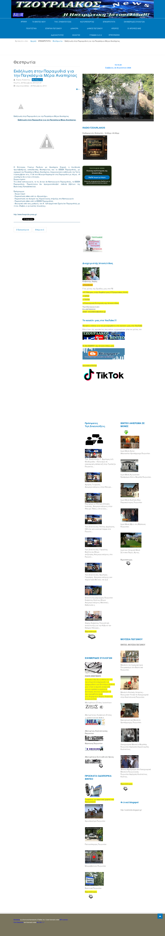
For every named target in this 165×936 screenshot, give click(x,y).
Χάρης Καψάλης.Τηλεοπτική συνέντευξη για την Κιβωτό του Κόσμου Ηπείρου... (98, 625)
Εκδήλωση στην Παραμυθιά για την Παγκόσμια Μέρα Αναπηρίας (45, 73)
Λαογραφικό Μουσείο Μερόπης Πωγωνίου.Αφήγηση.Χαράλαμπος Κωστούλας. (135, 746)
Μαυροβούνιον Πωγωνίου (95, 866)
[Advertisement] (58, 49)
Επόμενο (39, 229)
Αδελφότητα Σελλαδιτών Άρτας (99, 757)
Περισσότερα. (127, 559)
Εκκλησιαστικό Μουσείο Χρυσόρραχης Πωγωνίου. (131, 721)
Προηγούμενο (23, 229)
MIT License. (64, 920)
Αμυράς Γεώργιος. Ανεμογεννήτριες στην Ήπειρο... (98, 485)
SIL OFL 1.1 (40, 922)
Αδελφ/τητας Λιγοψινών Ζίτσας (98, 715)
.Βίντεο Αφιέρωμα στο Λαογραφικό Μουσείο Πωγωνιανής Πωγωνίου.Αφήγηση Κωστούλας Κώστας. (136, 773)
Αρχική (33, 41)
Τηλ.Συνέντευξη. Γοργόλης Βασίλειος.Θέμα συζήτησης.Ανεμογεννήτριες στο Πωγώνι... (98, 553)
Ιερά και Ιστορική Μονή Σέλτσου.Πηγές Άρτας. (130, 551)
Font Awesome (18, 922)
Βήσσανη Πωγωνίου (94, 743)
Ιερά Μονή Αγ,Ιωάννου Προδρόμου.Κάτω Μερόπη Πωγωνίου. (136, 475)
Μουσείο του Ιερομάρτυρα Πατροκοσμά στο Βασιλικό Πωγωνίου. (132, 667)
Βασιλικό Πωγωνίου (93, 888)
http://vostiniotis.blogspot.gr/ (131, 810)
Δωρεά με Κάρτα (97, 177)
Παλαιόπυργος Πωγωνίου (95, 844)
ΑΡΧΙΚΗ (24, 21)
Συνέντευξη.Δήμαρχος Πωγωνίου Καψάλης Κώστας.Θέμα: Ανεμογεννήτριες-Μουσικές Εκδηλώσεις (99, 601)
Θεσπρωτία (57, 41)
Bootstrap (17, 920)
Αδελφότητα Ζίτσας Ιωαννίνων (98, 702)
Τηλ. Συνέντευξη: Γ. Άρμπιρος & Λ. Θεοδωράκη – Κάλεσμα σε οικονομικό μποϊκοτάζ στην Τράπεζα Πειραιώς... (100, 463)
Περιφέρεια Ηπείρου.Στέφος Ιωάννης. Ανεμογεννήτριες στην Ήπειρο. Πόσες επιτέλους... (98, 506)
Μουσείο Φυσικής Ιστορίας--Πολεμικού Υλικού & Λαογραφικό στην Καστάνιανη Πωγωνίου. (134, 694)
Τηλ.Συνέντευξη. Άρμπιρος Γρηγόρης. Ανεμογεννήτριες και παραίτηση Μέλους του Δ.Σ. (98, 577)
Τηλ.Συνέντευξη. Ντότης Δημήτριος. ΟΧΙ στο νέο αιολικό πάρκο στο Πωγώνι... (100, 529)
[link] (105, 292)
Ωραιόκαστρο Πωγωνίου (95, 821)
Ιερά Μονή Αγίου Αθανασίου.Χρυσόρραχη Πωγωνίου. (135, 452)
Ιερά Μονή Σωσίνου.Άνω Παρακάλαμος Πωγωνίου (131, 501)
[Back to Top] (160, 916)
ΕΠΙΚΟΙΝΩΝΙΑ (114, 35)
